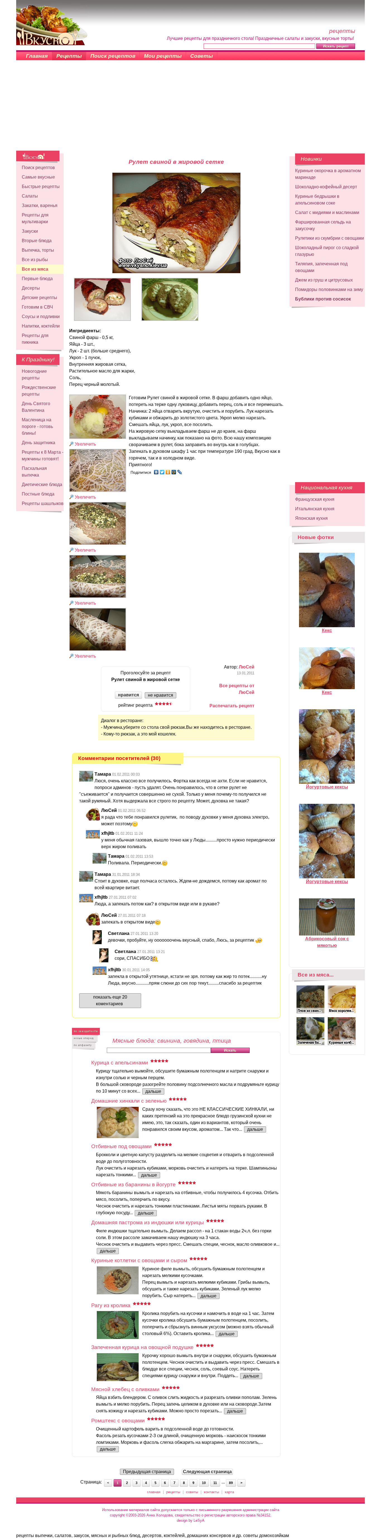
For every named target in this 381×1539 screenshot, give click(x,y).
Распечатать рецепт (231, 705)
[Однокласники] (168, 472)
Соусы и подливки (41, 316)
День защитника (38, 442)
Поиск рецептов (112, 56)
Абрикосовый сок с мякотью (327, 942)
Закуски (30, 231)
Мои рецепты (163, 56)
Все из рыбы (35, 259)
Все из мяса (35, 269)
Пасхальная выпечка (34, 471)
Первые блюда (37, 278)
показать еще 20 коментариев (110, 1000)
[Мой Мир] (174, 472)
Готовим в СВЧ (37, 307)
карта (229, 1492)
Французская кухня (314, 499)
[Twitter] (162, 472)
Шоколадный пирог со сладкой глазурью (327, 251)
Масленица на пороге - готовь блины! (37, 426)
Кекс (327, 630)
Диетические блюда (42, 484)
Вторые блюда (37, 240)
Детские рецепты (39, 297)
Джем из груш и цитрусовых (324, 280)
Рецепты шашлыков (43, 503)
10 (204, 1483)
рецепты (173, 1492)
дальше (153, 1091)
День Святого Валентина (36, 407)
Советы (201, 56)
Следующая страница (207, 1471)
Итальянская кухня (314, 508)
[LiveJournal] (180, 472)
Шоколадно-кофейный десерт (326, 186)
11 (215, 1483)
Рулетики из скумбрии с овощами (329, 238)
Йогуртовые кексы (327, 787)
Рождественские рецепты (39, 390)
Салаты (30, 196)
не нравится (160, 695)
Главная (37, 56)
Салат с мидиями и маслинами (327, 212)
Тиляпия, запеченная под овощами (321, 267)
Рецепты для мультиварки (35, 218)
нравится (128, 694)
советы (192, 1492)
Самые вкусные (38, 177)
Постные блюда (38, 494)
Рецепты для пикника (35, 339)
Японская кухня (311, 518)
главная (153, 1492)
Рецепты (69, 56)
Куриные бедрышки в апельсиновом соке (317, 199)
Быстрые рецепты (41, 186)
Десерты (31, 288)
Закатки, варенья (39, 205)
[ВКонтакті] (156, 472)
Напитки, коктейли (41, 326)
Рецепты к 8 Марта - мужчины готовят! (42, 455)
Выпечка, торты (38, 250)
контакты (211, 1492)
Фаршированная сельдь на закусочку (323, 225)
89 (231, 1483)
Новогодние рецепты (34, 374)
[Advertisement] (190, 109)
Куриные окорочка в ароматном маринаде (328, 174)
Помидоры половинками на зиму (329, 289)
